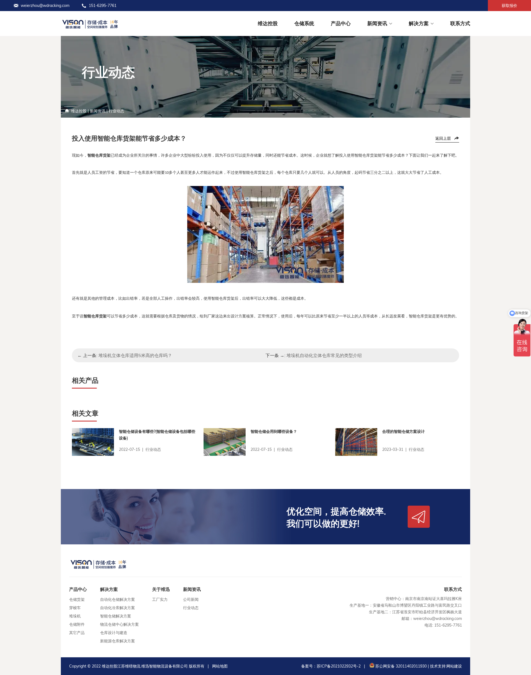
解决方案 (419, 23)
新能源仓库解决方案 (117, 640)
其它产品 (77, 632)
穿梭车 (75, 607)
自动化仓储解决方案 (117, 599)
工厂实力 (160, 599)
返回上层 (443, 138)
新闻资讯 (377, 23)
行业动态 (116, 110)
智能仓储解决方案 (115, 616)
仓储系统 (304, 23)
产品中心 (341, 23)
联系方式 (460, 23)
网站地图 (220, 666)
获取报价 (509, 5)
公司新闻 (191, 599)
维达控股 (268, 23)
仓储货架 (77, 599)
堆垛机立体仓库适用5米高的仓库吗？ (135, 355)
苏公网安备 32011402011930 (400, 666)
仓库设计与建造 (113, 632)
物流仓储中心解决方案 (119, 624)
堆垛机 (75, 616)
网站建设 (454, 666)
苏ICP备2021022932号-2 (339, 666)
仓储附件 (77, 624)
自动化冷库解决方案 (117, 607)
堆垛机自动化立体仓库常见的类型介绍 (324, 355)
